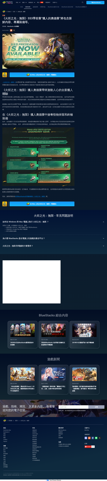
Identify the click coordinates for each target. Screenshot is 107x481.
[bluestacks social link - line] (96, 438)
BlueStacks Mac (7, 430)
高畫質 (34, 456)
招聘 (60, 435)
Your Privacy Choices (55, 480)
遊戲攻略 (27, 7)
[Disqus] (31, 281)
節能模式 (34, 441)
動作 (4, 450)
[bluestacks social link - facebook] (92, 438)
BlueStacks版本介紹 (53, 7)
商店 (40, 2)
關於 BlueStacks (62, 430)
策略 (4, 455)
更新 (14, 11)
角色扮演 (5, 453)
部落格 (9, 11)
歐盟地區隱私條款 (16, 475)
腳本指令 (34, 452)
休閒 (4, 457)
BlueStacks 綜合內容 (67, 7)
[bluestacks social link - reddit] (89, 438)
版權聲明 (10, 475)
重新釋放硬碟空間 (36, 447)
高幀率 (34, 454)
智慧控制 (34, 445)
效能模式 (34, 449)
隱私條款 (5, 475)
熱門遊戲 (5, 448)
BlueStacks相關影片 (81, 7)
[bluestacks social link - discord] (86, 438)
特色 (17, 2)
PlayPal (5, 441)
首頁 (21, 7)
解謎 (4, 463)
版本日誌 (87, 430)
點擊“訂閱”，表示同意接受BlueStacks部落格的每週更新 (72, 410)
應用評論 (42, 7)
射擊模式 (34, 432)
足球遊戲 (5, 466)
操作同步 (34, 437)
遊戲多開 (34, 435)
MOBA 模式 (35, 434)
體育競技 (5, 465)
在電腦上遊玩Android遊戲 (65, 444)
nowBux (5, 439)
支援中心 (55, 2)
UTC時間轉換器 (36, 460)
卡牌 (4, 461)
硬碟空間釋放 (35, 450)
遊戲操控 (34, 430)
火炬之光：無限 (21, 11)
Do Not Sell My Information (26, 475)
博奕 (4, 459)
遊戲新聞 (35, 7)
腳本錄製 (34, 439)
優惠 (4, 434)
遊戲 (23, 2)
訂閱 (96, 407)
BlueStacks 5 (6, 432)
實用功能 (34, 458)
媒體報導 (61, 437)
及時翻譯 (34, 443)
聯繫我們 (61, 434)
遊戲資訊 (31, 2)
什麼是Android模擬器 (64, 446)
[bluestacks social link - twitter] (99, 438)
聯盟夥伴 (48, 2)
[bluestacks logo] (8, 2)
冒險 (4, 451)
